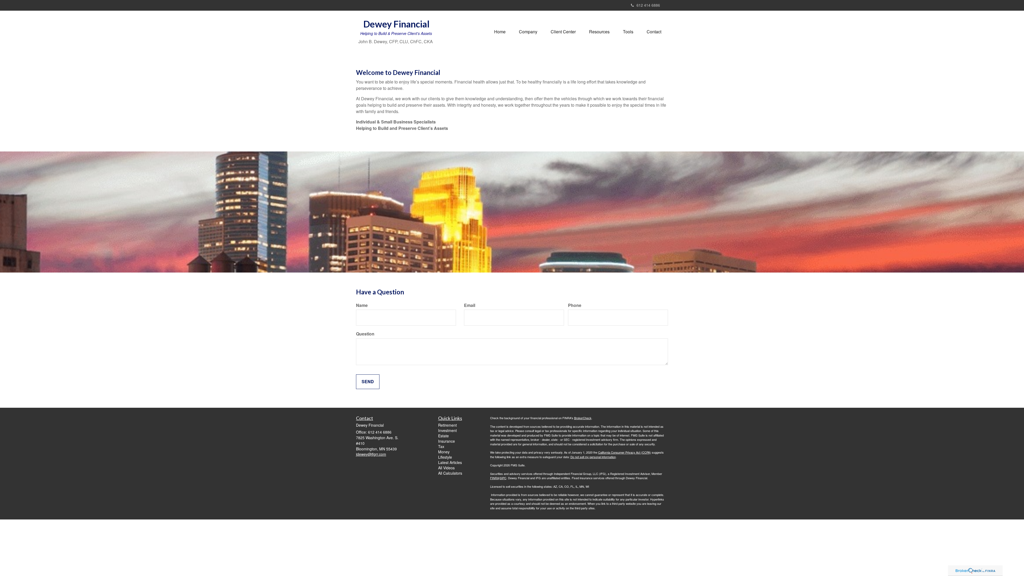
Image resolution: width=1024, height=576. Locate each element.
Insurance (446, 441)
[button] (528, 32)
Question (365, 334)
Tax (441, 446)
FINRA (494, 478)
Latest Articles (450, 462)
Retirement (447, 425)
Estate (443, 435)
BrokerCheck (582, 418)
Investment (447, 430)
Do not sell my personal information (593, 457)
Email (469, 305)
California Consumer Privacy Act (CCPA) (624, 452)
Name (362, 305)
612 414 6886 (648, 5)
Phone (574, 305)
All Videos (446, 467)
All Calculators (450, 473)
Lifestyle (445, 457)
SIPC (503, 478)
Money (444, 451)
